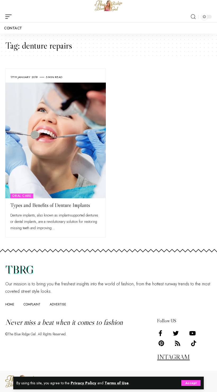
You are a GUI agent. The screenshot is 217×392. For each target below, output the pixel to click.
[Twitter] (176, 333)
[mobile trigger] (9, 16)
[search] (193, 17)
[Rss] (177, 343)
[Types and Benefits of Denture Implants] (55, 140)
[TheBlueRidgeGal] (108, 5)
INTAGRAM (173, 357)
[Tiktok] (193, 343)
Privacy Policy (83, 383)
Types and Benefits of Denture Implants (50, 205)
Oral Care (21, 195)
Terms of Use (117, 383)
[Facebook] (160, 333)
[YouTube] (192, 333)
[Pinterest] (161, 343)
